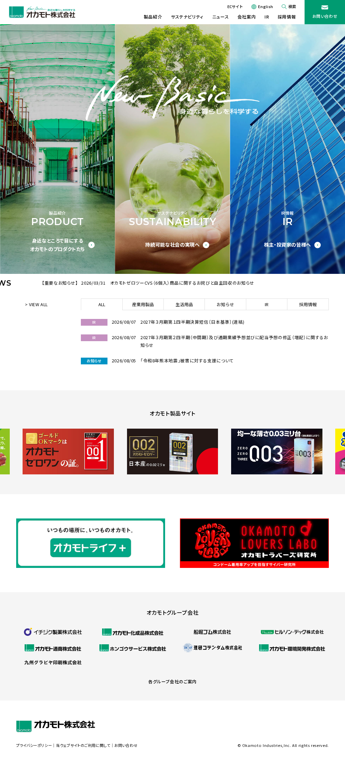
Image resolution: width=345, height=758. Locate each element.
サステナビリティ (187, 16)
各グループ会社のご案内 (172, 681)
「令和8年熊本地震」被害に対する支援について (187, 360)
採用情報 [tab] (308, 304)
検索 (292, 6)
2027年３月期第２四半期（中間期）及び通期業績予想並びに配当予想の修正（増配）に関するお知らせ (234, 341)
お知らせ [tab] (225, 304)
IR (266, 16)
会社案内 (247, 16)
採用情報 (287, 16)
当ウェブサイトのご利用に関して (83, 745)
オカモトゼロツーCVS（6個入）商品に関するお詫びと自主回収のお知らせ (182, 283)
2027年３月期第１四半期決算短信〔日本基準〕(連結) (192, 322)
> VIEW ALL (36, 304)
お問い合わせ (325, 16)
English (265, 6)
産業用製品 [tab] (143, 304)
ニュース (220, 16)
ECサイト (235, 6)
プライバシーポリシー (34, 745)
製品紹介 (153, 16)
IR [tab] (267, 304)
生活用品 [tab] (184, 304)
